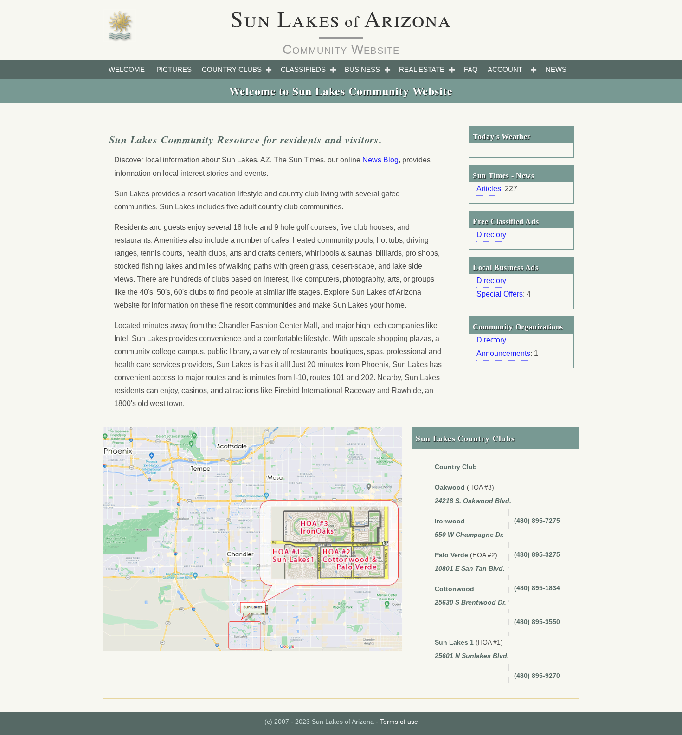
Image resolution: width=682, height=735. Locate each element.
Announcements (503, 353)
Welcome (127, 69)
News (556, 69)
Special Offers (499, 294)
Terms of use (399, 721)
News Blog (380, 160)
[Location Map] (252, 543)
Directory (491, 235)
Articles (488, 189)
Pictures (174, 69)
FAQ (471, 69)
